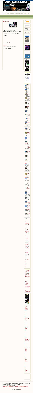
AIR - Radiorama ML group (27, 271)
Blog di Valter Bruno (26, 282)
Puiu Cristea (26, 337)
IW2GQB (26, 328)
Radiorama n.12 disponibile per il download (28, 137)
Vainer (25, 360)
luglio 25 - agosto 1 (26, 244)
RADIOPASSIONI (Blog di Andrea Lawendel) (27, 284)
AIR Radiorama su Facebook (27, 273)
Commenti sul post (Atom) (14, 70)
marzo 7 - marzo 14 (26, 254)
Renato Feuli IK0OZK (27, 340)
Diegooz (26, 316)
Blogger (20, 389)
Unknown (26, 348)
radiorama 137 (28, 89)
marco (25, 371)
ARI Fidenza (26, 290)
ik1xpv (25, 369)
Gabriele (26, 320)
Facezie (8, 42)
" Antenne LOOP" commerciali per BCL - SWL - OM (28, 206)
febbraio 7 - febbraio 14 (27, 258)
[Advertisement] (13, 64)
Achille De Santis (6, 42)
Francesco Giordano (27, 318)
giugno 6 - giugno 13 (27, 247)
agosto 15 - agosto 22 (27, 242)
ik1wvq (25, 368)
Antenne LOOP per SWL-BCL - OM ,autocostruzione (28, 122)
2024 (25, 220)
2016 (25, 263)
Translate (28, 32)
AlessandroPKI (26, 308)
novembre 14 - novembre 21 (26, 230)
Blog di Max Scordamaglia (27, 280)
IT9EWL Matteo (26, 327)
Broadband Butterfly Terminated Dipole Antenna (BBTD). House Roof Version (27, 188)
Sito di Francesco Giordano (27, 287)
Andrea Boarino (26, 309)
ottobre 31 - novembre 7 (27, 232)
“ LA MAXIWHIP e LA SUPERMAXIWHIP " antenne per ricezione (28, 183)
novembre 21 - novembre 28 (26, 229)
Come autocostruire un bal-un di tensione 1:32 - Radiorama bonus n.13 (28, 147)
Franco (25, 319)
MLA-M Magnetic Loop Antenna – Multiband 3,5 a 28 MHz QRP (28, 98)
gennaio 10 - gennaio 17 (27, 259)
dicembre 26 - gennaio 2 (27, 223)
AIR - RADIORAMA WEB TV (27, 270)
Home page (4, 18)
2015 (25, 264)
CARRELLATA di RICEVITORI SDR (28, 85)
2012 (25, 266)
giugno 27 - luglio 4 (26, 246)
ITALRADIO (26, 281)
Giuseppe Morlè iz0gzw (27, 326)
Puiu (25, 338)
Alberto (25, 307)
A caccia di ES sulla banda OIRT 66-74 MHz (28, 118)
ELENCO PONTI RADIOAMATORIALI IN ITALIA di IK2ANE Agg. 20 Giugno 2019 (28, 193)
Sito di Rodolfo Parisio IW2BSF (27, 291)
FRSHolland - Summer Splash (28, 106)
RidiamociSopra (10, 42)
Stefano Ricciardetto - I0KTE (27, 347)
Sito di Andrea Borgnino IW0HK (27, 286)
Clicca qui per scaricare (26, 42)
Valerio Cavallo (26, 361)
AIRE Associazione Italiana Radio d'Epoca (27, 274)
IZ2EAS (25, 329)
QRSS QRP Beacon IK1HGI (27, 339)
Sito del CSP (26, 285)
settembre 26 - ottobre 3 (27, 235)
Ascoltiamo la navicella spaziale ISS (28, 198)
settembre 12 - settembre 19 (26, 238)
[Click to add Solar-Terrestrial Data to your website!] (27, 70)
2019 (25, 261)
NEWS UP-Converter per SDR (28, 114)
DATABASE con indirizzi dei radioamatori (28, 163)
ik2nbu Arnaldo (26, 370)
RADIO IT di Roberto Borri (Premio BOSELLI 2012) (27, 283)
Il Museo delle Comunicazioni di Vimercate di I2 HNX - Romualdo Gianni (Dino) (28, 94)
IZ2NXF (25, 330)
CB (7, 42)
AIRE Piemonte (26, 275)
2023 (25, 221)
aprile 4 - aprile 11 (26, 252)
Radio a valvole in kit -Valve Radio (28, 209)
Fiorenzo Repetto (26, 317)
